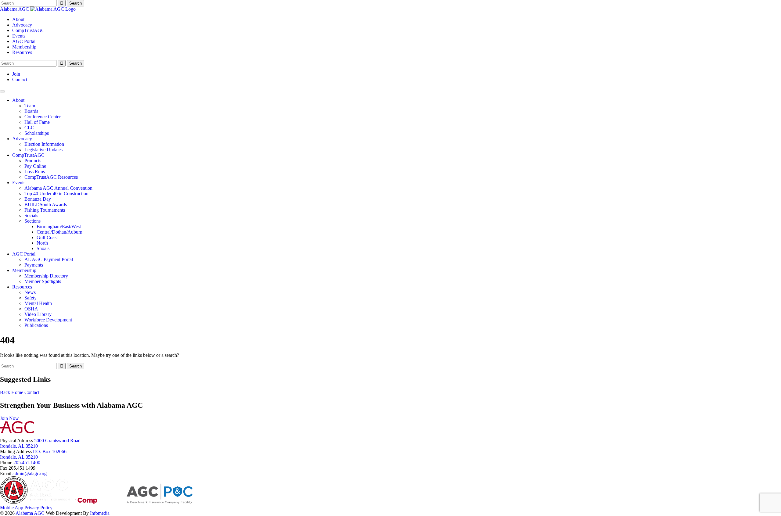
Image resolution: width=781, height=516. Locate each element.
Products (32, 160)
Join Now (9, 418)
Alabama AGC (15, 9)
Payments (33, 264)
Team (29, 105)
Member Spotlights (42, 281)
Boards (31, 111)
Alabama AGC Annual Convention (58, 188)
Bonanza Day (37, 199)
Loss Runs (34, 171)
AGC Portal (23, 41)
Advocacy (22, 24)
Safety (30, 297)
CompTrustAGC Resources (51, 177)
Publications (36, 325)
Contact (19, 79)
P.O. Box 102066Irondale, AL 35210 (33, 454)
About (18, 19)
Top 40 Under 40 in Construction (56, 193)
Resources (22, 52)
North (42, 242)
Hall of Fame (37, 122)
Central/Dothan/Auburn (59, 232)
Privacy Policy (38, 507)
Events (18, 35)
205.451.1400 (26, 462)
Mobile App (11, 507)
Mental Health (38, 303)
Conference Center (42, 116)
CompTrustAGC (28, 30)
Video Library (38, 314)
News (30, 292)
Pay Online (35, 166)
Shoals (43, 248)
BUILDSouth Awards (45, 204)
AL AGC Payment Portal (48, 259)
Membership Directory (46, 275)
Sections (32, 221)
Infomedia (100, 513)
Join (16, 74)
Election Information (44, 144)
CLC (29, 127)
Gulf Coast (47, 237)
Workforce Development (48, 319)
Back (5, 392)
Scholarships (36, 133)
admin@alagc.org (30, 473)
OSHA (31, 308)
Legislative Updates (43, 149)
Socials (31, 215)
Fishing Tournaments (44, 210)
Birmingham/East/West (59, 226)
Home (17, 392)
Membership (24, 46)
